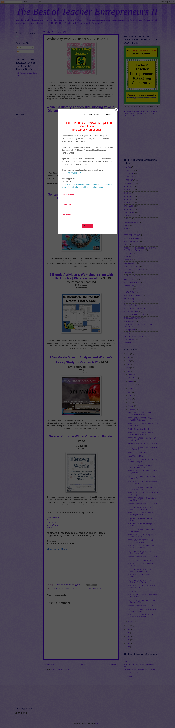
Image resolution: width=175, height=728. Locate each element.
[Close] (116, 110)
